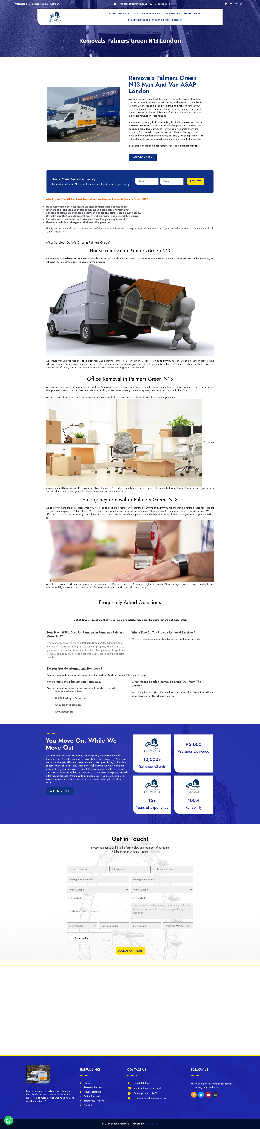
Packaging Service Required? (84, 911)
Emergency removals (159, 507)
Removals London (128, 13)
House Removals (150, 13)
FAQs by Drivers (161, 19)
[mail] (130, 4)
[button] (8, 1120)
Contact (177, 19)
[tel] (160, 4)
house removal (164, 361)
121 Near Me (152, 1123)
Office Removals (172, 13)
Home (112, 13)
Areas (196, 13)
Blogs (187, 13)
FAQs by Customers (139, 19)
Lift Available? (76, 898)
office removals (70, 488)
